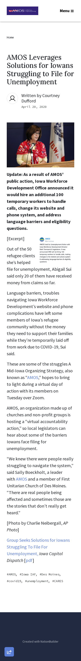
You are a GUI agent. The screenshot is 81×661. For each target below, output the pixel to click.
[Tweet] (9, 615)
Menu (65, 10)
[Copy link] (9, 589)
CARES (58, 581)
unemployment (37, 581)
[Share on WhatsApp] (9, 641)
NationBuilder (49, 641)
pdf (29, 560)
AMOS (32, 377)
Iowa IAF (28, 574)
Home (10, 37)
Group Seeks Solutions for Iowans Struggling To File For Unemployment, (38, 546)
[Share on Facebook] (9, 628)
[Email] (9, 602)
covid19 (15, 581)
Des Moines (50, 574)
